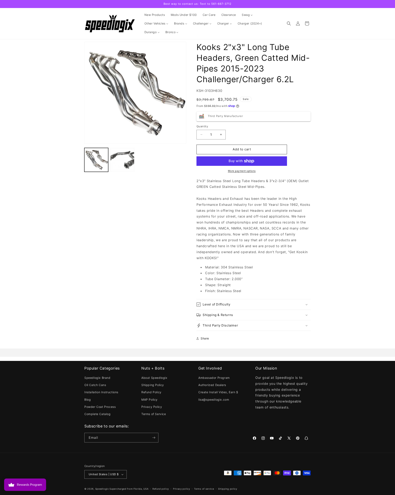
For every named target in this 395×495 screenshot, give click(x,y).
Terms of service (204, 488)
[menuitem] (155, 15)
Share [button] (205, 338)
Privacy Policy (151, 406)
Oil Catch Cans (95, 385)
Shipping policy (227, 488)
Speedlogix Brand (97, 377)
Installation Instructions (101, 392)
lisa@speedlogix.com (213, 399)
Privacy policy (181, 488)
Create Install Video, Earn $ (218, 392)
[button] (288, 23)
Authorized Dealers (212, 385)
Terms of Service (153, 414)
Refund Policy (151, 392)
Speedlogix (102, 488)
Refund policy (160, 488)
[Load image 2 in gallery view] (122, 160)
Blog (87, 399)
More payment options (242, 170)
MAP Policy (149, 399)
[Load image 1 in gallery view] (96, 160)
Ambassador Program (214, 377)
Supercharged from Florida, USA (128, 488)
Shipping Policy (152, 385)
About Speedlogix (154, 377)
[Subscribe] (153, 437)
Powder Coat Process (100, 406)
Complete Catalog (97, 414)
